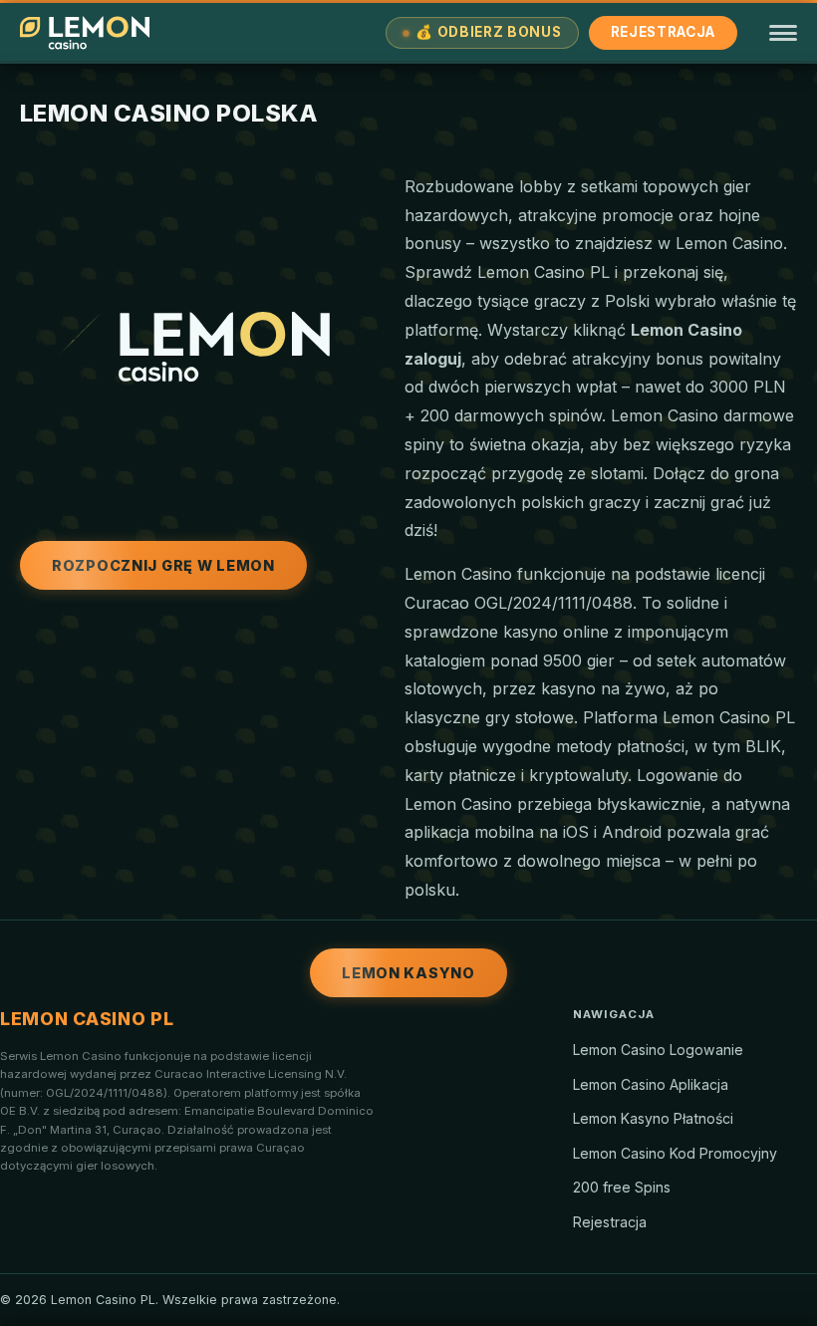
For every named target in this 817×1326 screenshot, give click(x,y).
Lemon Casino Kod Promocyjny (675, 1153)
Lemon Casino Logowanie (658, 1049)
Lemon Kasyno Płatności (653, 1118)
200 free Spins (622, 1187)
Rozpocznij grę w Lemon (163, 565)
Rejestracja (663, 32)
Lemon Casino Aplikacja (650, 1084)
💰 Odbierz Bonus (488, 32)
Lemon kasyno (408, 972)
